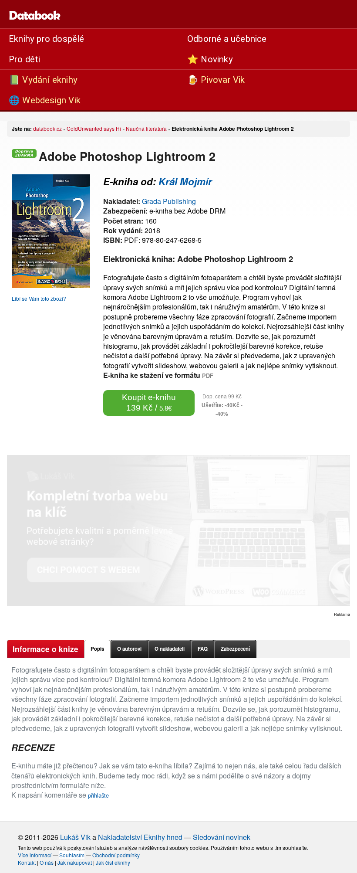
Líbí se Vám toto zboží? (39, 298)
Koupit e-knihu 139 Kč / (149, 402)
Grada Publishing (169, 201)
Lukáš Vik (75, 837)
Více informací (34, 855)
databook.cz (47, 128)
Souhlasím (71, 855)
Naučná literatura (146, 128)
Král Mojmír (185, 181)
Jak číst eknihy (113, 862)
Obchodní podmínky (116, 855)
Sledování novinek (221, 837)
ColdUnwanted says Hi (94, 128)
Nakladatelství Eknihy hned (140, 837)
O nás (47, 862)
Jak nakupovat (74, 862)
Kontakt (27, 862)
